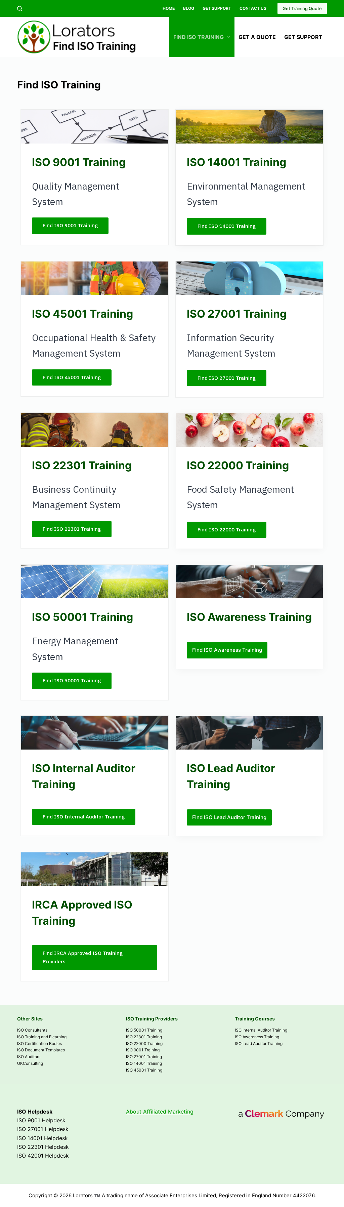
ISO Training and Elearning (42, 1036)
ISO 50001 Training (144, 1030)
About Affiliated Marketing (160, 1111)
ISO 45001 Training (144, 1070)
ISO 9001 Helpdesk (41, 1120)
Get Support (217, 8)
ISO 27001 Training (144, 1056)
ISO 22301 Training (144, 1036)
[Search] (19, 8)
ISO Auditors (28, 1056)
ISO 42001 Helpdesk (43, 1155)
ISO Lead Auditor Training (259, 1043)
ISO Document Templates (41, 1049)
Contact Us (253, 8)
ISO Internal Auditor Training (261, 1030)
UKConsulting (30, 1063)
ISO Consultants (32, 1030)
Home (169, 8)
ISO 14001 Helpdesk (42, 1138)
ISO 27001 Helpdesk (43, 1129)
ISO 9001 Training (143, 1049)
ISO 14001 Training (144, 1063)
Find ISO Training (198, 37)
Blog (188, 8)
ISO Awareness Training (257, 1036)
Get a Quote (257, 37)
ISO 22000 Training (144, 1043)
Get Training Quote (302, 8)
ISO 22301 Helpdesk (43, 1146)
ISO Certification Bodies (39, 1043)
